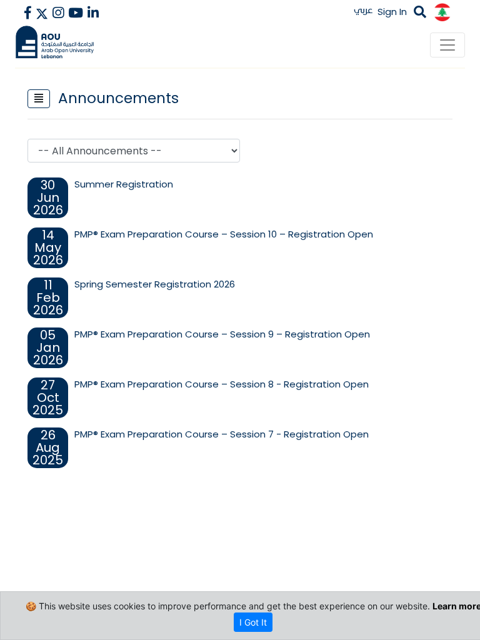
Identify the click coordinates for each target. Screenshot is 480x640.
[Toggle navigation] (447, 45)
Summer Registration (123, 184)
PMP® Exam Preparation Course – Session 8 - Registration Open (221, 384)
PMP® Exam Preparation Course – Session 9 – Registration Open (222, 334)
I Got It (253, 622)
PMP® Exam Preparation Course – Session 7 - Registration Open (221, 434)
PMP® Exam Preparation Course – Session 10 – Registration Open (223, 234)
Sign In (392, 11)
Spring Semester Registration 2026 (154, 284)
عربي (363, 9)
